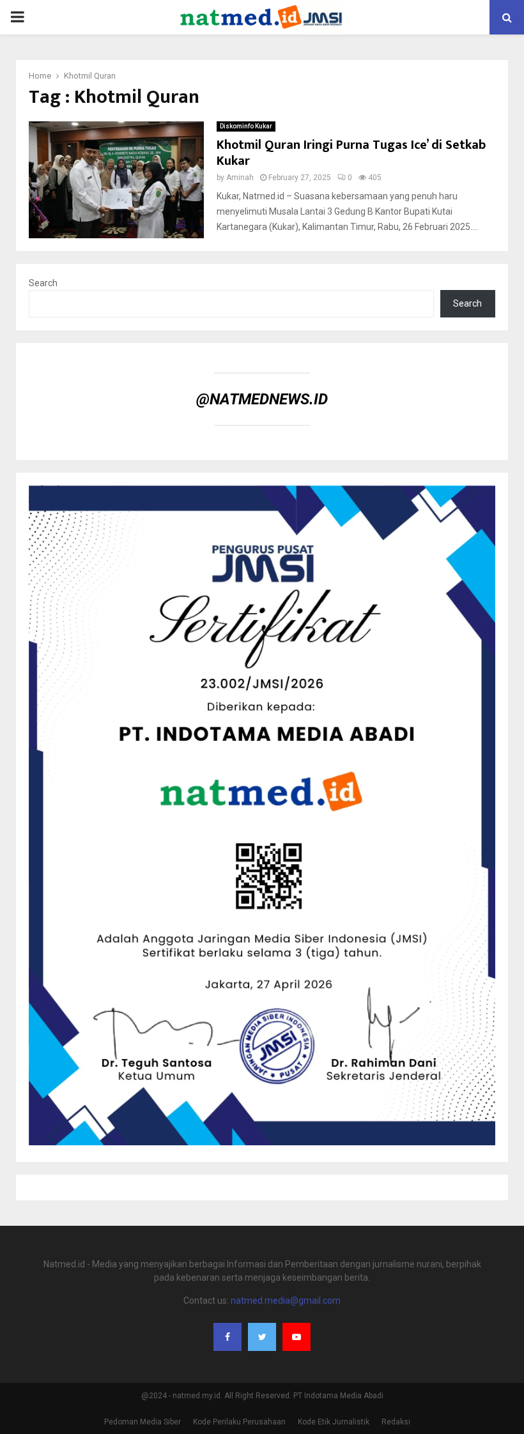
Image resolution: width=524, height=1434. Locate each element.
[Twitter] (262, 1337)
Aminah (240, 177)
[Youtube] (296, 1337)
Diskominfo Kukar (246, 126)
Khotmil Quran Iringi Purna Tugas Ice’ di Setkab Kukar (351, 153)
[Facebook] (227, 1337)
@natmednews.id (262, 399)
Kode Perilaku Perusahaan (239, 1421)
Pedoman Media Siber (142, 1421)
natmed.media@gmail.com (286, 1300)
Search (43, 283)
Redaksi (395, 1421)
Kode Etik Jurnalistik (333, 1421)
